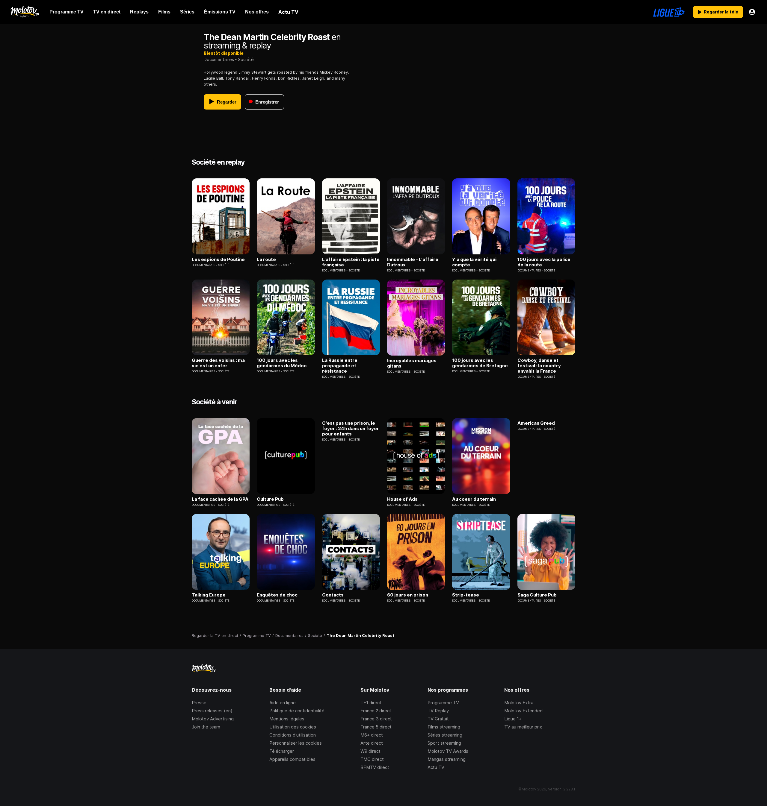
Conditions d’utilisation (292, 735)
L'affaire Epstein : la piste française (351, 262)
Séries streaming (445, 735)
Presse (199, 702)
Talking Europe (209, 595)
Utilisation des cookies (292, 727)
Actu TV (436, 767)
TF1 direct (370, 702)
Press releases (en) (212, 711)
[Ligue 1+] (668, 12)
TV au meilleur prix (523, 727)
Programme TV (443, 702)
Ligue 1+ (513, 719)
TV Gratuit (438, 719)
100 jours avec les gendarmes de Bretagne (480, 363)
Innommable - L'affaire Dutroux (412, 262)
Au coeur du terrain (474, 499)
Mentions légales (286, 719)
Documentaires (219, 59)
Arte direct (371, 743)
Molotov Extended (523, 711)
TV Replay (438, 711)
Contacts (333, 595)
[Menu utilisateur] (752, 12)
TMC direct (372, 759)
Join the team (206, 727)
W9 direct (370, 751)
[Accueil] (25, 12)
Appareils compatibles (292, 759)
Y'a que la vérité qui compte (474, 262)
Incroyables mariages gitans (412, 363)
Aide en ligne (282, 702)
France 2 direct (375, 711)
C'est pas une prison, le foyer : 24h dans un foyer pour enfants (350, 429)
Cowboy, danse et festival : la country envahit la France (539, 366)
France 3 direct (376, 719)
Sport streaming (444, 743)
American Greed (536, 423)
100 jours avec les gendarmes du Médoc (282, 363)
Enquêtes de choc (277, 595)
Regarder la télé (721, 11)
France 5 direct (376, 727)
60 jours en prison (407, 595)
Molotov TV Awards (448, 751)
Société (246, 59)
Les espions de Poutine (218, 259)
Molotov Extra (518, 702)
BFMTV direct (374, 767)
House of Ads (402, 499)
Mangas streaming (447, 759)
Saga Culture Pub (537, 595)
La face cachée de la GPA (220, 499)
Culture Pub (270, 499)
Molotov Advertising (213, 719)
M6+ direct (371, 735)
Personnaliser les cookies (295, 743)
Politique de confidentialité (296, 711)
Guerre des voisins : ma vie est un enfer (218, 363)
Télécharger (281, 751)
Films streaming (444, 727)
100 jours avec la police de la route (543, 262)
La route (266, 259)
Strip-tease (465, 595)
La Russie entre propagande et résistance (339, 366)
